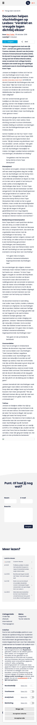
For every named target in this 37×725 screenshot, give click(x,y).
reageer (11, 42)
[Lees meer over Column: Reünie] (18, 562)
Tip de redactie (24, 619)
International (7, 621)
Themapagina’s (8, 624)
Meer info (24, 686)
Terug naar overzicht (12, 11)
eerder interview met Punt (12, 80)
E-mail (23, 498)
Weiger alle (19, 709)
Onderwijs (6, 616)
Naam (6, 498)
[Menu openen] (3, 3)
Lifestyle (5, 619)
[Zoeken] (28, 3)
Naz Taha (10, 34)
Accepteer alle (19, 718)
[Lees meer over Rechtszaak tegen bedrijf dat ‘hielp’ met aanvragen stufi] (18, 576)
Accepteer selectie (19, 714)
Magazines (22, 616)
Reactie (7, 506)
